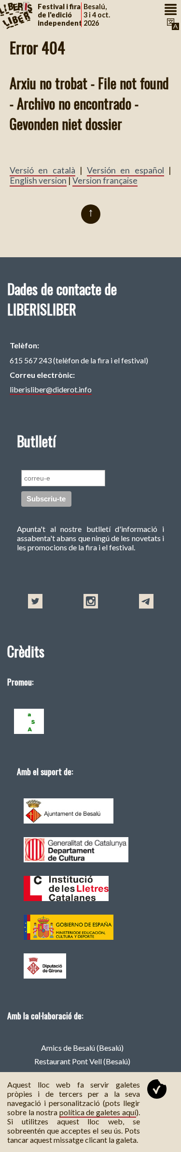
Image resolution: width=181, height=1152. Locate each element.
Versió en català (42, 170)
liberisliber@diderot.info (51, 389)
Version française (105, 180)
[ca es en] (172, 24)
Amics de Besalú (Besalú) (82, 1047)
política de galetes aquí (98, 1112)
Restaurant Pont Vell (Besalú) (82, 1061)
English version (38, 180)
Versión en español (125, 170)
